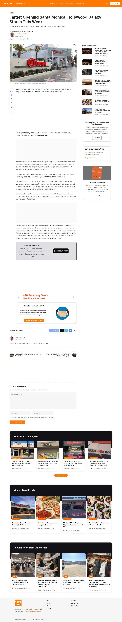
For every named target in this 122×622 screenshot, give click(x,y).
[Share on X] (20, 39)
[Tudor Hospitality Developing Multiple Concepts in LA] (87, 62)
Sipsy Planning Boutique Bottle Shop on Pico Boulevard (102, 71)
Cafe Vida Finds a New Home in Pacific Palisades (102, 100)
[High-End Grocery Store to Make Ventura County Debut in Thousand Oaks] (87, 82)
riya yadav (15, 468)
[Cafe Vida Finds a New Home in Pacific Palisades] (87, 102)
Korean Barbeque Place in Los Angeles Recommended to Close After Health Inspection (99, 463)
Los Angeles (16, 518)
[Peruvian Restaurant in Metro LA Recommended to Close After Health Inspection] (48, 450)
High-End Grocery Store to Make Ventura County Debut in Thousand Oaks (103, 81)
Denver (15, 576)
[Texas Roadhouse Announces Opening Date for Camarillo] (87, 111)
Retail (61, 3)
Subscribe (115, 3)
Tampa (65, 576)
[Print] (27, 39)
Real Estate (69, 3)
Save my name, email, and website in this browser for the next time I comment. (33, 417)
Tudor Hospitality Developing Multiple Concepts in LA (101, 61)
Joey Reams (105, 65)
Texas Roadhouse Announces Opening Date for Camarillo (102, 110)
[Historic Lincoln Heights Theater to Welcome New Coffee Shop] (87, 92)
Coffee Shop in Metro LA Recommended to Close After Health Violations (73, 463)
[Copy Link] (24, 39)
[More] (31, 39)
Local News (16, 458)
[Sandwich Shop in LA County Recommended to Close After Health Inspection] (22, 450)
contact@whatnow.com (33, 611)
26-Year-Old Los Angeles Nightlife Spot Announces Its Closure (73, 525)
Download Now (97, 196)
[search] (107, 3)
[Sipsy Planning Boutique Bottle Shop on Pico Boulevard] (87, 72)
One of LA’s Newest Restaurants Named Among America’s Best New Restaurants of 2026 (103, 51)
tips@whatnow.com (90, 158)
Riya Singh (105, 55)
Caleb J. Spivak (25, 34)
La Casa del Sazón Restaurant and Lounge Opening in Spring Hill (73, 582)
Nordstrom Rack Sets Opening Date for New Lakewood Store (20, 582)
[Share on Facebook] (17, 39)
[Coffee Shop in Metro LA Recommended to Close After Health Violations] (74, 450)
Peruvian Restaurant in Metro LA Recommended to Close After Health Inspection (48, 463)
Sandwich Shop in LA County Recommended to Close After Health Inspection (21, 463)
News (39, 576)
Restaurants (53, 3)
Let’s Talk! (97, 137)
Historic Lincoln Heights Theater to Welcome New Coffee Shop (102, 91)
